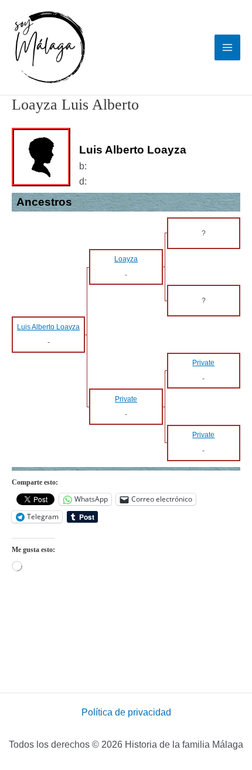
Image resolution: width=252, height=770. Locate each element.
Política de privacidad (126, 712)
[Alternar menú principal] (227, 47)
